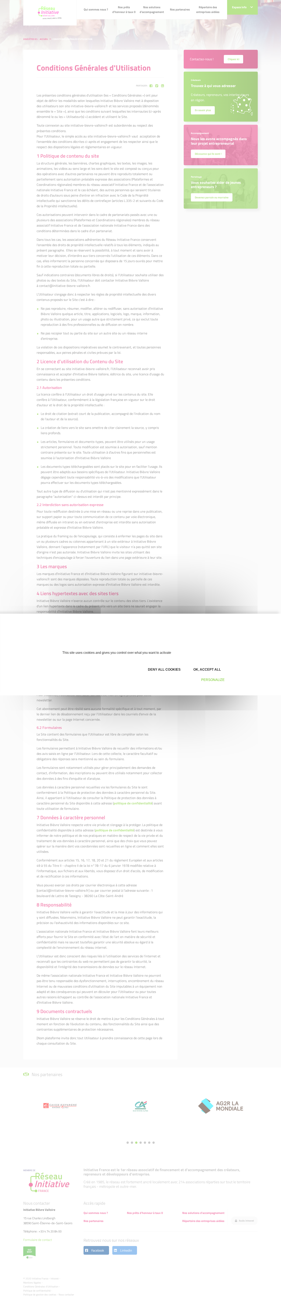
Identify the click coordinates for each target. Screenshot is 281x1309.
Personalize (213, 680)
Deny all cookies (164, 669)
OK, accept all (207, 669)
